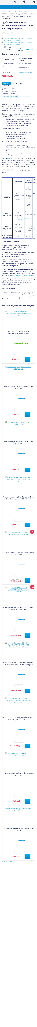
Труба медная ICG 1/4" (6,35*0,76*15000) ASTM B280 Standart (18, 608)
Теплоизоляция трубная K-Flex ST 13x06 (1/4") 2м (18, 774)
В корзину (6, 83)
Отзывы (14, 96)
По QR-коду (18, 219)
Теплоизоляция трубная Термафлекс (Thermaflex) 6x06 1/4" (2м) (18, 332)
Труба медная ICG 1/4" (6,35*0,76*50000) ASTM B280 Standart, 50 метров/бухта (18, 664)
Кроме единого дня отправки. (22, 275)
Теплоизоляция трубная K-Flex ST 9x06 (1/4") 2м (18, 443)
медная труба (12, 158)
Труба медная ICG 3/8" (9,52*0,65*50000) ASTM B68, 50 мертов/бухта (18, 719)
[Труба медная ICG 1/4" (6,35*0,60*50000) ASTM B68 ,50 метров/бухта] (18, 39)
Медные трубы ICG (25, 72)
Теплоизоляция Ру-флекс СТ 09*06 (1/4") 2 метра (18, 829)
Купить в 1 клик (16, 83)
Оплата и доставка (25, 96)
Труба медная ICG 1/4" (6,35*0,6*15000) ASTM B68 (18, 553)
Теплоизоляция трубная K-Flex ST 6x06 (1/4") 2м (18, 387)
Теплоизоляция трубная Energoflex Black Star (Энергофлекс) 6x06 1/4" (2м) (18, 498)
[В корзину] (27, 359)
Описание (5, 96)
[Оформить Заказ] (33, 2)
